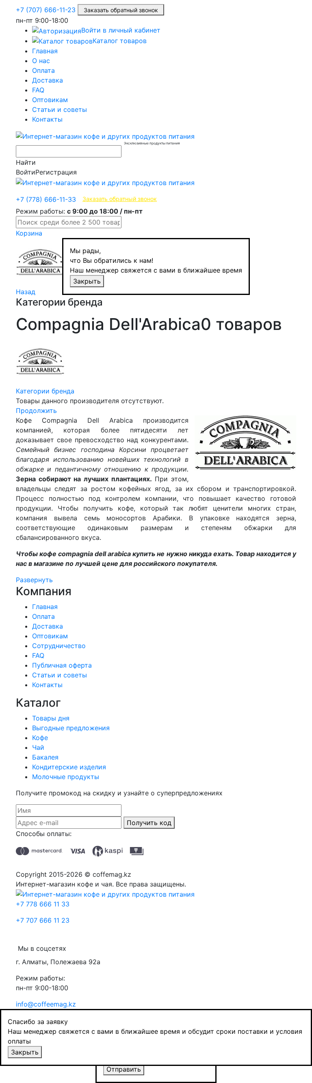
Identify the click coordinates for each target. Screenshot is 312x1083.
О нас (41, 61)
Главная (45, 51)
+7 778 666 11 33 (42, 904)
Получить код (149, 823)
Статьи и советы (59, 109)
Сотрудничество (59, 646)
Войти (25, 172)
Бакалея (45, 757)
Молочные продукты (65, 777)
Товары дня (50, 718)
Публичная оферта (62, 665)
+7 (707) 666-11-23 (46, 10)
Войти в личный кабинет (120, 30)
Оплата (43, 70)
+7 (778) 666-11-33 (46, 199)
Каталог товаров (120, 41)
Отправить (123, 1069)
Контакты (47, 119)
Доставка (47, 80)
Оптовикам (50, 100)
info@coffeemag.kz (46, 1004)
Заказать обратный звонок (121, 10)
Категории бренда (45, 391)
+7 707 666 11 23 (42, 920)
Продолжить (36, 410)
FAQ (38, 90)
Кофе (40, 738)
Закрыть (87, 281)
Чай (38, 747)
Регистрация (56, 172)
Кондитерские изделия (69, 767)
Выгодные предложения (71, 728)
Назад (25, 292)
